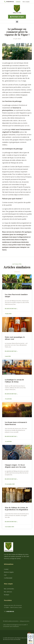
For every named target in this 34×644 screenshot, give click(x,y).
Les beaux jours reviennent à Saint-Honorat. (16, 423)
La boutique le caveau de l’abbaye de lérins (14, 381)
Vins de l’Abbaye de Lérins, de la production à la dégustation (16, 509)
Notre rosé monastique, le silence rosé (15, 338)
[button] (17, 21)
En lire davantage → (11, 308)
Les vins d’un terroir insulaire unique (16, 295)
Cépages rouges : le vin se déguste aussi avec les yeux (15, 466)
